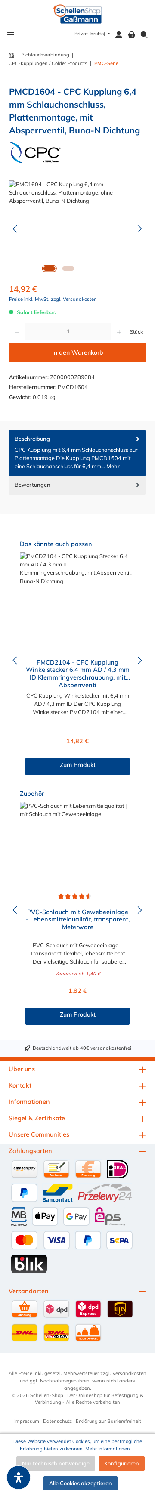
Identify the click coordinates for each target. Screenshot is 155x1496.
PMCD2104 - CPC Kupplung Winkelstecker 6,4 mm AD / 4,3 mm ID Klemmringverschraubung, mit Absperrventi (78, 673)
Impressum (26, 1421)
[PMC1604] (77, 228)
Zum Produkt (78, 765)
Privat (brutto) (90, 34)
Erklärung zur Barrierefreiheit (108, 1421)
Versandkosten (129, 1373)
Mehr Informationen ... (110, 1449)
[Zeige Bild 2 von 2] (68, 268)
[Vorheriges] (15, 229)
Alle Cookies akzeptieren (80, 1483)
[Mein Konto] (118, 35)
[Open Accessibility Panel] (18, 1477)
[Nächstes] (139, 229)
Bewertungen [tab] (32, 484)
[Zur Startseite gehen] (77, 14)
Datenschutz (57, 1421)
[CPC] (35, 152)
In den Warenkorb (77, 352)
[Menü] (10, 35)
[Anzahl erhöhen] (119, 331)
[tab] (77, 453)
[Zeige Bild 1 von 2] (49, 268)
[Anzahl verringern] (17, 331)
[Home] (12, 55)
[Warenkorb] (131, 35)
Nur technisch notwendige (56, 1463)
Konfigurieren (121, 1463)
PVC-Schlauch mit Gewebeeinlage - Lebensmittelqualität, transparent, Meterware (78, 920)
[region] (77, 228)
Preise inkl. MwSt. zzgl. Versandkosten (53, 299)
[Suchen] (144, 35)
